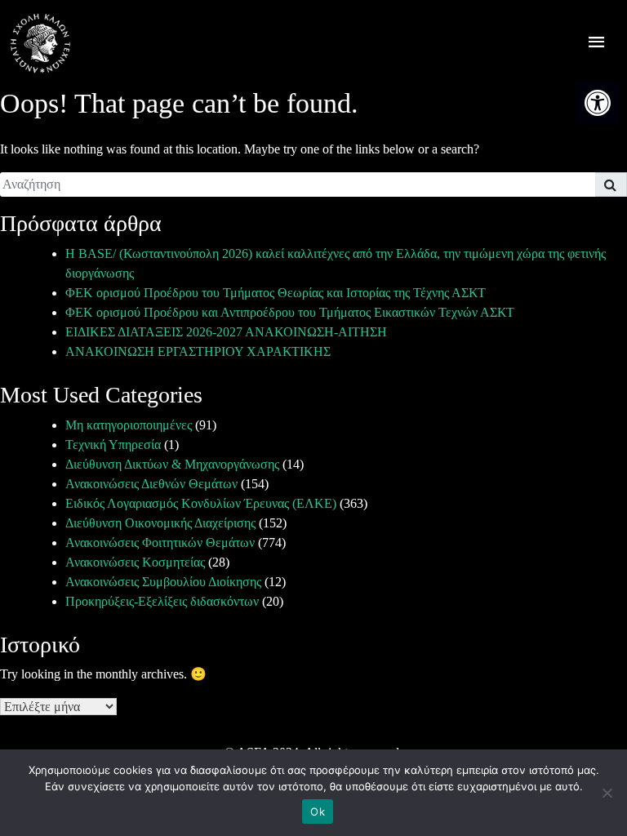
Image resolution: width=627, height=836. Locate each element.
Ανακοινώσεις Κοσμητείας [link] (135, 562)
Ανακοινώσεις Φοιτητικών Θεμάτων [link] (160, 542)
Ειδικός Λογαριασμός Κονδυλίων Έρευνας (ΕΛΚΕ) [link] (200, 503)
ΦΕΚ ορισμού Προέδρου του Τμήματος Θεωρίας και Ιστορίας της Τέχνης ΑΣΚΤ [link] (275, 293)
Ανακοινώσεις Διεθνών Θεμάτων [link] (151, 484)
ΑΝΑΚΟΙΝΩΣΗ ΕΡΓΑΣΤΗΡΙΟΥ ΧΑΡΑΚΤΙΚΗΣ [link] (198, 351)
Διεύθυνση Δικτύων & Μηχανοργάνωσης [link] (172, 464)
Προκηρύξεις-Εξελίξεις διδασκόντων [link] (162, 601)
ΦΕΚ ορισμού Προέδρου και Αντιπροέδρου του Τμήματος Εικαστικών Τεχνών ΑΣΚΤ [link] (289, 312)
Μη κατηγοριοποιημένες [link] (128, 425)
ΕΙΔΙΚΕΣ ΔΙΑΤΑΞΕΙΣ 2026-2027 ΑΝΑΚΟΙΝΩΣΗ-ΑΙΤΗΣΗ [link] (226, 332)
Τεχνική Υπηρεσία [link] (113, 444)
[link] (597, 103)
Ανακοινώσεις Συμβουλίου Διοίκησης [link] (163, 582)
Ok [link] (317, 811)
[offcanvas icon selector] (596, 43)
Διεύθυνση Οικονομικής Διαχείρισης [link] (160, 523)
